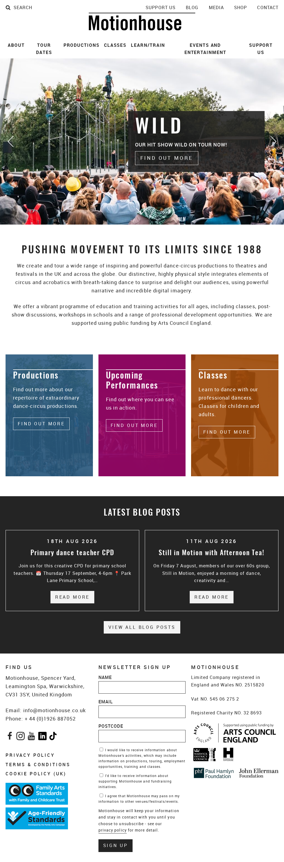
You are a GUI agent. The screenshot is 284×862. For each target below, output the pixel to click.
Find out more (166, 158)
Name (105, 677)
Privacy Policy (30, 755)
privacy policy (112, 830)
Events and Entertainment (205, 49)
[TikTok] (53, 737)
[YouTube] (31, 737)
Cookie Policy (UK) (36, 774)
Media (216, 7)
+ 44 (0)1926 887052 (50, 718)
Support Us (161, 7)
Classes (115, 45)
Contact (267, 7)
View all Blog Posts (142, 627)
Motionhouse (142, 21)
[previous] (11, 141)
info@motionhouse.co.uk (54, 710)
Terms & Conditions (38, 764)
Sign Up (115, 845)
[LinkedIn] (42, 737)
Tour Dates (44, 49)
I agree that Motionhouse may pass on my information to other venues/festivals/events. (139, 799)
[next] (272, 141)
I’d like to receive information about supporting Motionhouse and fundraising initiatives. (135, 781)
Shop (240, 7)
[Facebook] (10, 737)
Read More (75, 597)
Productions (82, 45)
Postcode (110, 726)
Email (105, 702)
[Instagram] (20, 737)
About (16, 45)
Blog (192, 7)
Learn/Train (148, 45)
